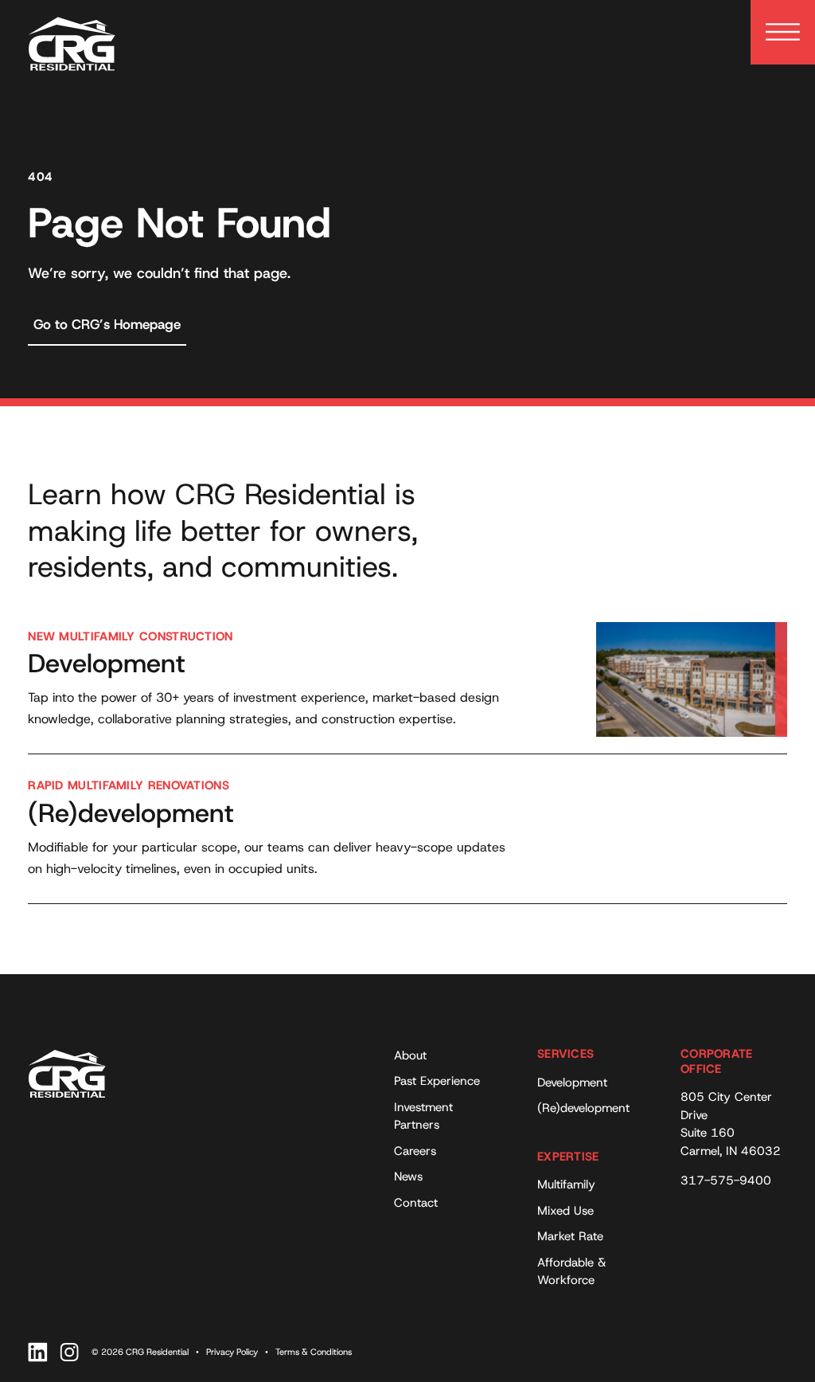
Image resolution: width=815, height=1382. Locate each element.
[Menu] (783, 32)
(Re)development (583, 1108)
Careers (415, 1151)
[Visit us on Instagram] (70, 1352)
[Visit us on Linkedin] (38, 1352)
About (410, 1055)
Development (572, 1082)
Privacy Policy (232, 1351)
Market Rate (570, 1236)
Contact (416, 1203)
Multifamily (566, 1184)
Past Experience (437, 1081)
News (408, 1176)
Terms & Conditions (313, 1351)
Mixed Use (565, 1211)
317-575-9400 (725, 1180)
